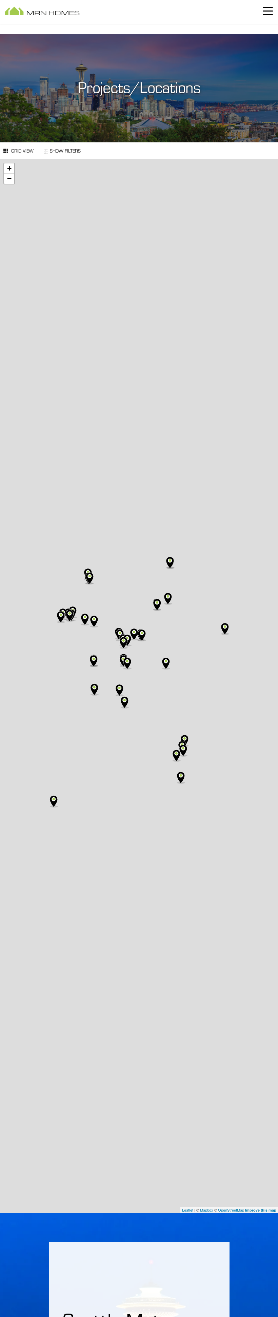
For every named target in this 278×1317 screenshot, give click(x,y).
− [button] (9, 178)
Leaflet (187, 1210)
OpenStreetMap (231, 1210)
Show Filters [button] (65, 150)
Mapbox (206, 1210)
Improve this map (260, 1210)
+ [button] (9, 168)
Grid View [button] (22, 150)
